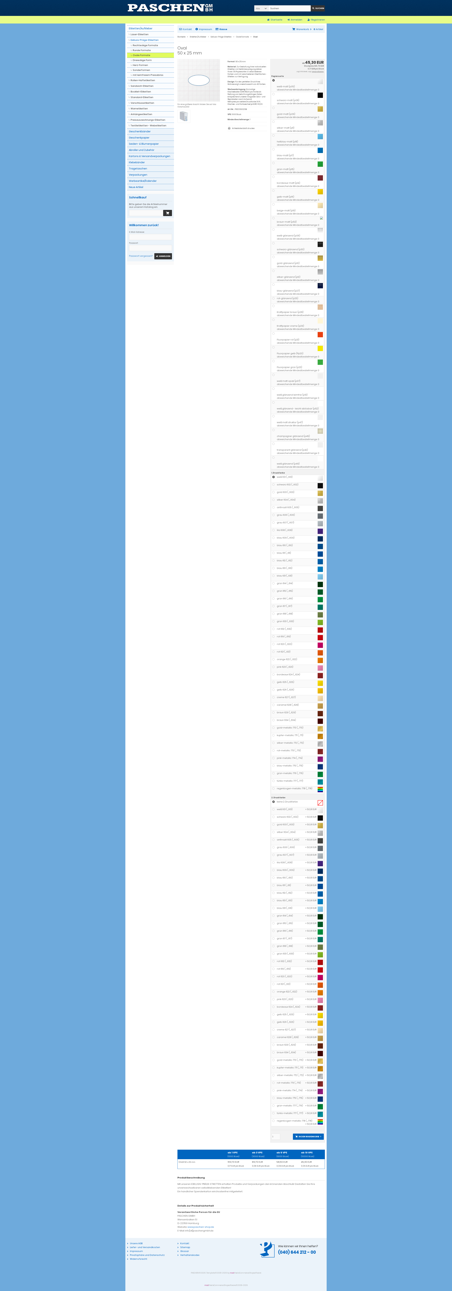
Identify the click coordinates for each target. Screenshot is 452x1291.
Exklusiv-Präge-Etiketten (145, 40)
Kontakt (187, 29)
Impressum (205, 29)
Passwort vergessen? (141, 255)
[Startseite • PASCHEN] (170, 8)
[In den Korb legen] (167, 213)
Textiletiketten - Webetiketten (148, 125)
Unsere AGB (136, 1243)
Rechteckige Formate (145, 45)
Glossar (184, 1251)
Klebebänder (137, 162)
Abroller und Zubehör (141, 150)
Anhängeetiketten (141, 114)
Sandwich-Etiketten (142, 86)
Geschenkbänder (140, 131)
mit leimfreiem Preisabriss (148, 75)
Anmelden (163, 256)
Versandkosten (318, 71)
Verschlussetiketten (142, 103)
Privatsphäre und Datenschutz (147, 1255)
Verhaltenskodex (189, 1255)
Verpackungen (138, 175)
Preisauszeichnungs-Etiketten (148, 120)
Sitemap (185, 1247)
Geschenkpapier (139, 137)
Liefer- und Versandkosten (145, 1247)
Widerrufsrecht (138, 1258)
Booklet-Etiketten (141, 91)
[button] (261, 8)
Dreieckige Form (142, 60)
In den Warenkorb (308, 1136)
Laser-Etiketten (139, 34)
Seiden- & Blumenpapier (144, 144)
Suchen (318, 8)
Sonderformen (141, 70)
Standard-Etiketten (142, 97)
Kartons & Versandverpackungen (149, 156)
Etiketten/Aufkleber (140, 28)
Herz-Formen (140, 65)
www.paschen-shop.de (201, 1227)
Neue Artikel (136, 187)
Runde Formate (142, 50)
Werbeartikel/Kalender (143, 181)
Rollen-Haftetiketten (143, 80)
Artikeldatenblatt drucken (243, 128)
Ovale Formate (141, 55)
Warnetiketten (139, 108)
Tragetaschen (138, 168)
